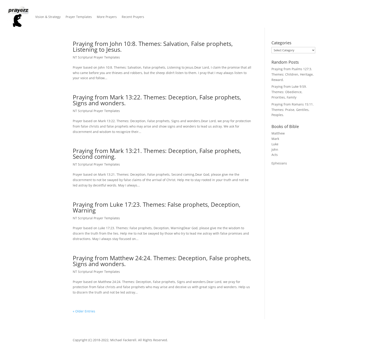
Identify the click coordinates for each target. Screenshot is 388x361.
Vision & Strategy (48, 17)
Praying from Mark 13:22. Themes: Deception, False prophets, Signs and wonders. (157, 100)
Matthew (278, 133)
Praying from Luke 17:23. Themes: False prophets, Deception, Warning (156, 207)
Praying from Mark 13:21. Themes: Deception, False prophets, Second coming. (157, 154)
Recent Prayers (133, 17)
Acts (274, 154)
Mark (275, 139)
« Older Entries (84, 311)
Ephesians (279, 163)
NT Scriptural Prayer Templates (96, 57)
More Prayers (107, 17)
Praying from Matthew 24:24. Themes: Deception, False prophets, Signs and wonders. (162, 261)
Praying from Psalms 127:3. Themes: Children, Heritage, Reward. (292, 74)
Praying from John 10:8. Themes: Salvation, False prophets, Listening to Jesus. (153, 47)
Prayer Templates (79, 17)
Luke (274, 144)
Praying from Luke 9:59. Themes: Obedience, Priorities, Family (289, 91)
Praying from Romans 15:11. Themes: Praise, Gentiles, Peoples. (292, 109)
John (274, 149)
